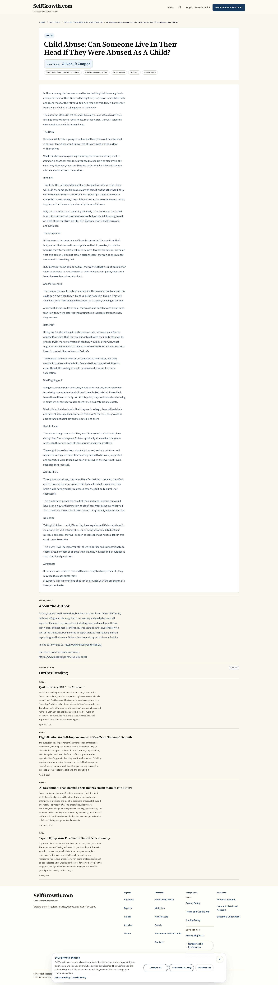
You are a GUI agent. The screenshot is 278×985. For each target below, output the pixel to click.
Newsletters (161, 916)
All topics (129, 899)
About (170, 7)
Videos (127, 933)
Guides (127, 916)
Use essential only (181, 967)
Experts (128, 908)
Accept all (155, 967)
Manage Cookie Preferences (195, 945)
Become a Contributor (228, 916)
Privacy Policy (193, 903)
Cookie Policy (193, 920)
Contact (159, 942)
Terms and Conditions (197, 911)
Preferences (204, 967)
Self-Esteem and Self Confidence (83, 22)
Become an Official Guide (168, 933)
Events (158, 925)
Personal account (226, 899)
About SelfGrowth (164, 899)
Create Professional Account (227, 908)
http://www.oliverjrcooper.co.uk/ (83, 645)
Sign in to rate (150, 72)
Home (42, 22)
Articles (55, 22)
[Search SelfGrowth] (179, 7)
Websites (160, 908)
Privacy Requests (195, 935)
